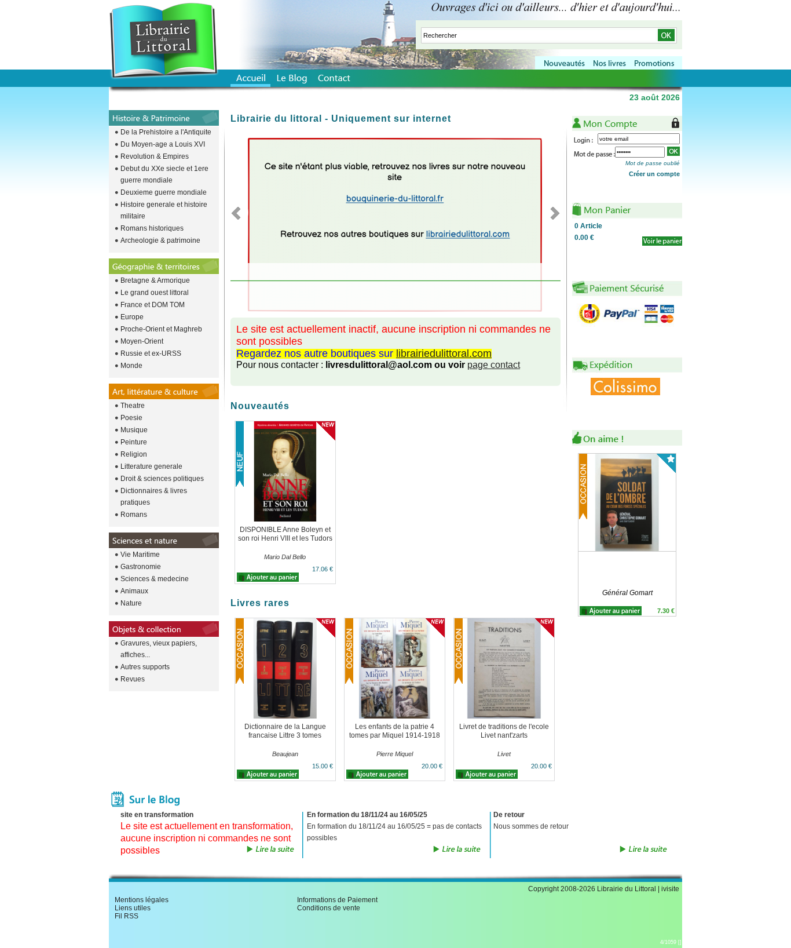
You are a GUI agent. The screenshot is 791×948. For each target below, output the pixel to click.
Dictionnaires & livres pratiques (153, 496)
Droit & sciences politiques (162, 479)
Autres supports (145, 667)
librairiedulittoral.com (444, 353)
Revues (132, 679)
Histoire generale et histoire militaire (163, 210)
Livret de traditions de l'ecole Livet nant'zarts (504, 731)
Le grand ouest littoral (154, 293)
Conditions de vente (328, 908)
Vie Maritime (140, 554)
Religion (133, 454)
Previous (239, 212)
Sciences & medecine (154, 579)
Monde (131, 366)
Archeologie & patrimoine (160, 240)
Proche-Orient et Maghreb (161, 329)
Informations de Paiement (337, 900)
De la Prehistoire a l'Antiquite (165, 132)
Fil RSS (126, 916)
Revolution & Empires (154, 156)
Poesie (131, 418)
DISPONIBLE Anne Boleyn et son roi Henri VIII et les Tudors (285, 534)
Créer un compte (654, 173)
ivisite (670, 889)
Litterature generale (151, 466)
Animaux (134, 591)
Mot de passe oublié (652, 163)
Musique (134, 430)
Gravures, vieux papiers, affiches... (158, 649)
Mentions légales (142, 900)
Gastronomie (140, 567)
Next (552, 212)
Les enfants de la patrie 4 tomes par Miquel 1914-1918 (394, 731)
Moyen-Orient (141, 341)
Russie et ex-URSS (150, 353)
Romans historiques (152, 228)
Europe (132, 317)
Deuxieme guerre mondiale (163, 192)
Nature (131, 603)
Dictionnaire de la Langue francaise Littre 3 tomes (285, 731)
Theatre (132, 406)
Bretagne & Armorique (155, 280)
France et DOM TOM (152, 305)
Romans (133, 515)
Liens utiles (133, 908)
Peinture (133, 442)
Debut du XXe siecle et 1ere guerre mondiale (164, 174)
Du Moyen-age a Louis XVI (162, 144)
